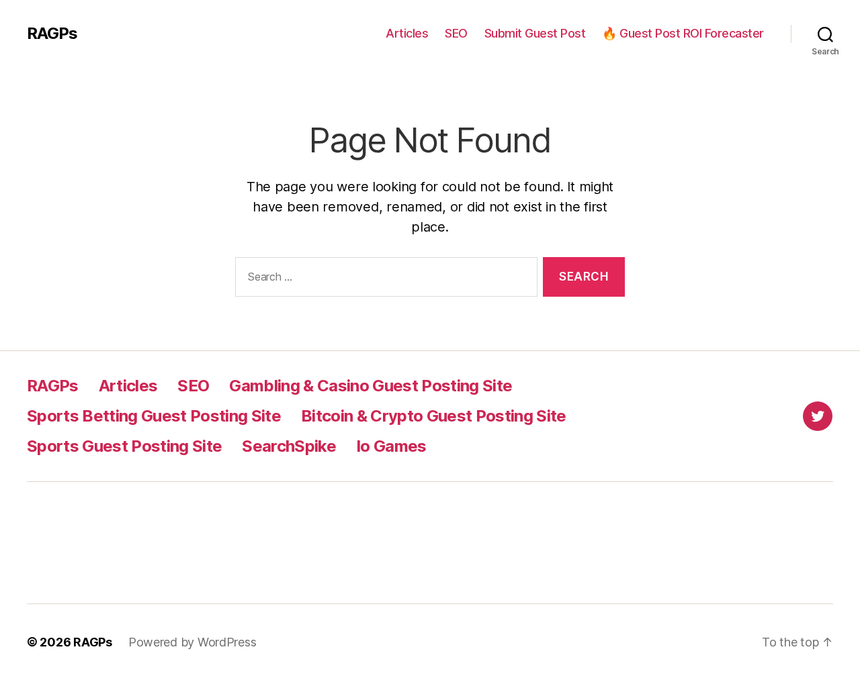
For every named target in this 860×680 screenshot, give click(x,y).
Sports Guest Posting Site (124, 446)
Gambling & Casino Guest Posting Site (370, 385)
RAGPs (52, 34)
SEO (456, 33)
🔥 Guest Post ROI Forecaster (683, 33)
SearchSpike (289, 446)
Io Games (391, 446)
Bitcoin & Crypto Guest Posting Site (433, 416)
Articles (407, 33)
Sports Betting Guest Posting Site (154, 416)
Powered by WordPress (192, 642)
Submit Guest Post (535, 33)
